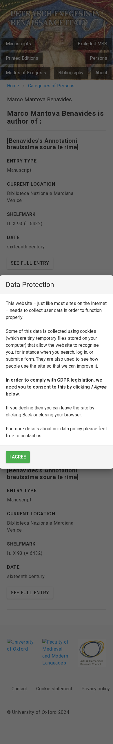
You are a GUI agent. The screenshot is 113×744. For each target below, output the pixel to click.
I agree (18, 457)
